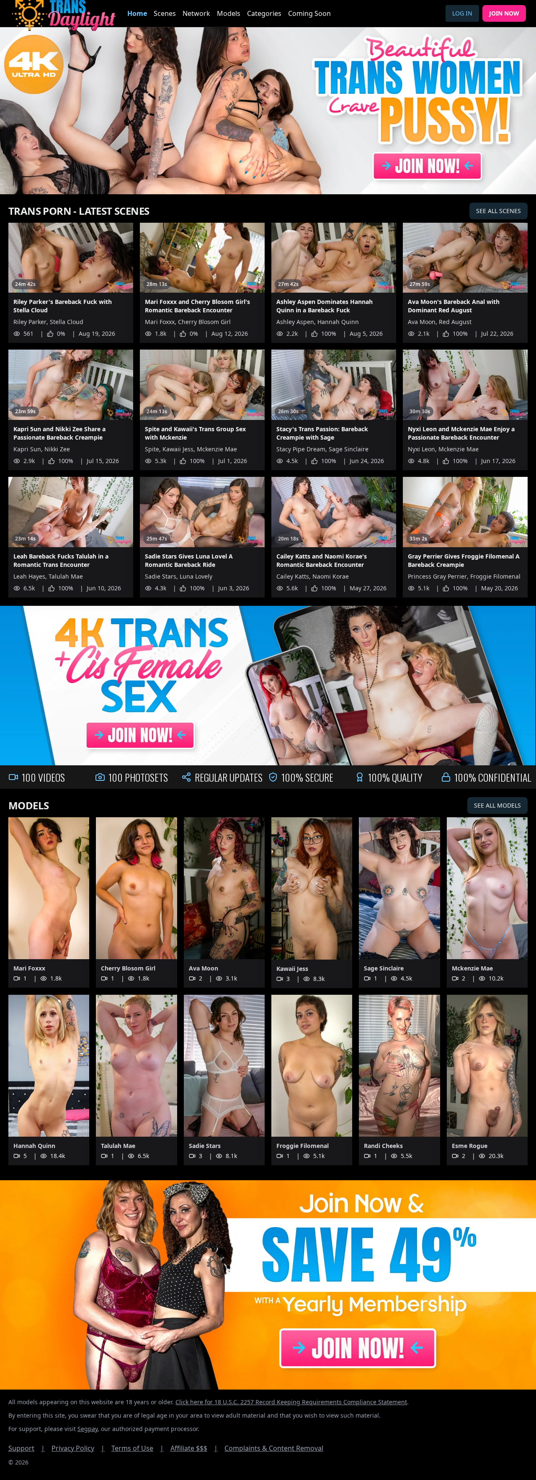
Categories (264, 13)
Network (196, 13)
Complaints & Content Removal (273, 1448)
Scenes (165, 13)
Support (26, 1448)
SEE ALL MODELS (497, 805)
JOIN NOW (504, 13)
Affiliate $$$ (194, 1448)
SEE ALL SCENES (498, 211)
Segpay (87, 1429)
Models (228, 13)
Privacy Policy (78, 1448)
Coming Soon (309, 13)
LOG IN (462, 13)
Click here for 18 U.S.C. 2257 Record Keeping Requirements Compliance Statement (291, 1402)
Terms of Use (137, 1448)
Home (137, 13)
